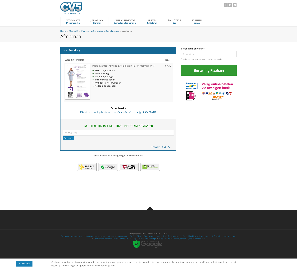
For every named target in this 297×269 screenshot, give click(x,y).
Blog (139, 236)
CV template (149, 236)
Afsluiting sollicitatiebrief (198, 236)
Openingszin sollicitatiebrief (106, 238)
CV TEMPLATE (73, 21)
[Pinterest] (230, 5)
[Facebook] (226, 5)
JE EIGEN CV (97, 21)
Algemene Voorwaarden (117, 236)
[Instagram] (235, 5)
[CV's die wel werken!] (71, 7)
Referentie (216, 236)
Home (63, 30)
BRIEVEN (152, 21)
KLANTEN (197, 21)
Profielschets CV (178, 236)
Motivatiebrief (163, 236)
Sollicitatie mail (229, 236)
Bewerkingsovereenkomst (95, 236)
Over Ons (65, 236)
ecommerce (200, 238)
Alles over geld (165, 238)
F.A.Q (132, 236)
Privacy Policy (76, 236)
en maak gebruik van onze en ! (118, 110)
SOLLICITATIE (174, 21)
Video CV (124, 238)
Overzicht (73, 30)
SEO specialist (136, 238)
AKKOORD (24, 263)
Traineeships (150, 238)
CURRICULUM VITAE (125, 21)
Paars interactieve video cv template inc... (100, 30)
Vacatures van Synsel (183, 238)
